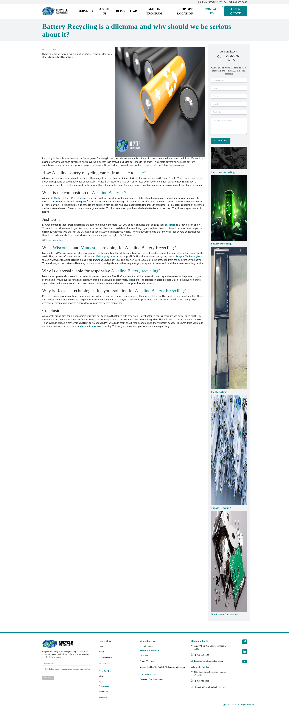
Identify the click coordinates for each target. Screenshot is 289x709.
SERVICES (85, 11)
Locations (103, 697)
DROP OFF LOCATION (185, 11)
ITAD (133, 11)
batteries (170, 224)
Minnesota (90, 247)
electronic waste (89, 326)
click (131, 279)
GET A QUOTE (235, 11)
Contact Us (103, 691)
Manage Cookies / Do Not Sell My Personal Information (162, 667)
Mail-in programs (105, 256)
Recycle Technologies (188, 256)
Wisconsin (62, 247)
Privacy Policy (146, 655)
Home (101, 646)
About (101, 652)
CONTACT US (212, 11)
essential (60, 165)
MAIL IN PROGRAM (154, 11)
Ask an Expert (220, 140)
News (101, 682)
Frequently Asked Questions (151, 679)
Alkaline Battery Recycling (68, 198)
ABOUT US (104, 11)
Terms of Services (147, 661)
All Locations (104, 663)
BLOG (120, 11)
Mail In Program (105, 658)
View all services (146, 646)
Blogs (101, 676)
